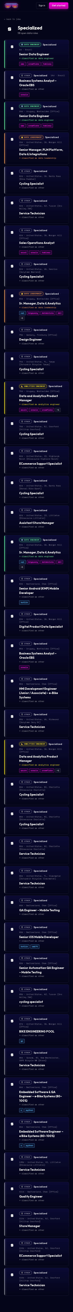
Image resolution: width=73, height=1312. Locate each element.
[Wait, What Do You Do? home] (11, 5)
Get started (58, 5)
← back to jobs (12, 19)
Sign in (42, 5)
